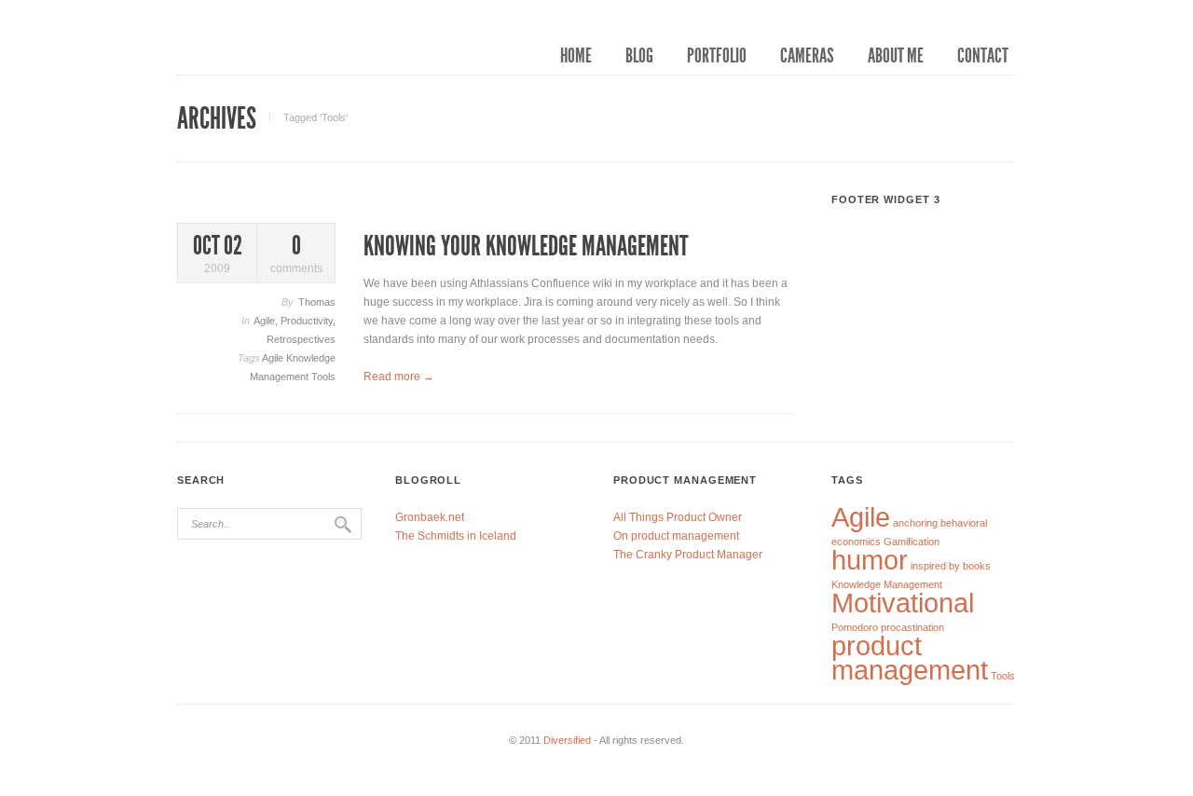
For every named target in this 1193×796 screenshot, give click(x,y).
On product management (676, 535)
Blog (639, 56)
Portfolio (717, 56)
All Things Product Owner (677, 517)
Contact (982, 56)
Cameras (807, 56)
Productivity (307, 320)
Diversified (567, 740)
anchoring (915, 522)
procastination (912, 627)
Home (576, 56)
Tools (323, 376)
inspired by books (951, 565)
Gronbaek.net (429, 517)
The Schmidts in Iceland (455, 535)
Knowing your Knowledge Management (525, 246)
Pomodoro (854, 627)
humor (869, 559)
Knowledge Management (886, 584)
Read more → (398, 376)
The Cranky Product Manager (687, 554)
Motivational (902, 602)
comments (296, 254)
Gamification (911, 541)
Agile (264, 320)
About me (896, 56)
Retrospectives (301, 339)
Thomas (317, 302)
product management (909, 657)
